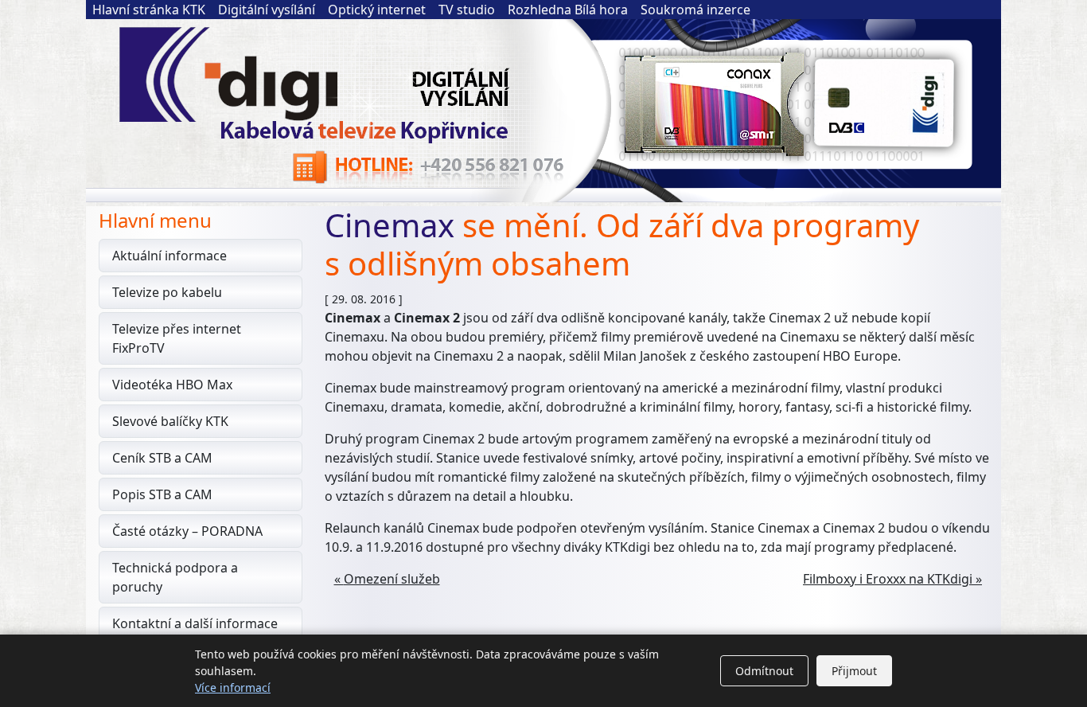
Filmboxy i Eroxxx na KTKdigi (887, 579)
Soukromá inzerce (695, 9)
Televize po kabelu (167, 292)
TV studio (466, 9)
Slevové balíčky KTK (170, 421)
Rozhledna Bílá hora (568, 9)
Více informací (233, 687)
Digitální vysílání (266, 9)
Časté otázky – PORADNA (187, 531)
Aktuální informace (169, 255)
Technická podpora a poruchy (175, 577)
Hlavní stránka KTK (148, 9)
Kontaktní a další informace (195, 623)
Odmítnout (764, 670)
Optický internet (377, 9)
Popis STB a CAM (162, 494)
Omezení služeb (392, 579)
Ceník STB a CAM (162, 458)
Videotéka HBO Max (172, 384)
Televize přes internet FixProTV (176, 338)
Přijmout (854, 670)
